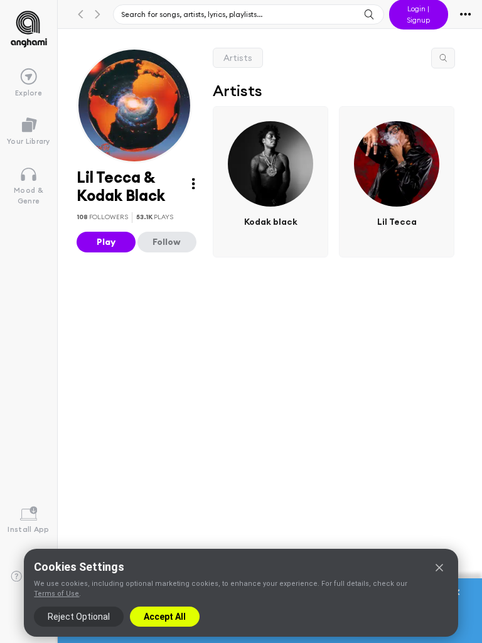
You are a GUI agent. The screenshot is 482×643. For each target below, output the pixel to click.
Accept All (165, 617)
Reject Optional (79, 617)
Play (106, 241)
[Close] (439, 567)
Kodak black (270, 221)
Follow (167, 241)
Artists (237, 57)
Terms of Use (56, 594)
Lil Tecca (397, 221)
